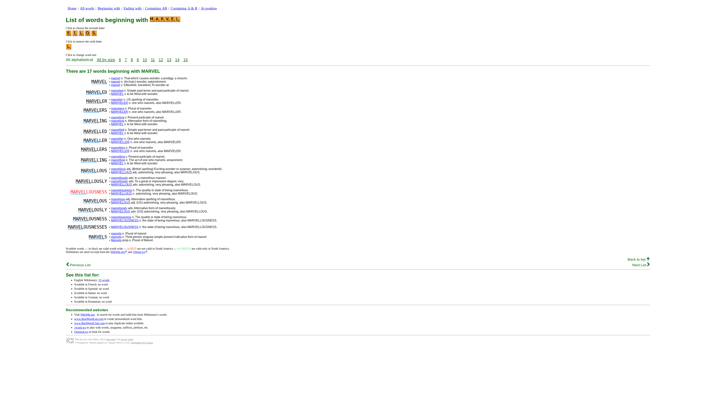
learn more (111, 339)
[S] (94, 35)
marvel (115, 78)
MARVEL (117, 94)
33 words (103, 280)
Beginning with (109, 8)
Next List (639, 265)
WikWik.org (117, 252)
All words (87, 8)
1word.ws (80, 327)
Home (72, 8)
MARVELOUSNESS (125, 220)
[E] (69, 35)
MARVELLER (120, 142)
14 (177, 59)
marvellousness (121, 190)
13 (169, 59)
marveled (117, 90)
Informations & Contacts (142, 342)
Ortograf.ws (81, 331)
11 (153, 59)
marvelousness (121, 217)
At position (209, 8)
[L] (81, 35)
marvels (116, 233)
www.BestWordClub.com (89, 323)
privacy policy (127, 339)
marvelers (117, 108)
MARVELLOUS (121, 172)
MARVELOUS (120, 202)
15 (185, 59)
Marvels (116, 240)
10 (145, 59)
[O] (88, 35)
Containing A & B (184, 8)
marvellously (119, 177)
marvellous (118, 169)
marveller (117, 138)
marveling (117, 117)
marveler (117, 99)
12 (161, 59)
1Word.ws (139, 252)
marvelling (118, 156)
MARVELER (119, 102)
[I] (75, 35)
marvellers (118, 147)
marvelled (117, 129)
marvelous (118, 199)
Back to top (637, 259)
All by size (106, 59)
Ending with (133, 8)
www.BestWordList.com (88, 319)
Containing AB (156, 8)
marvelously (119, 208)
